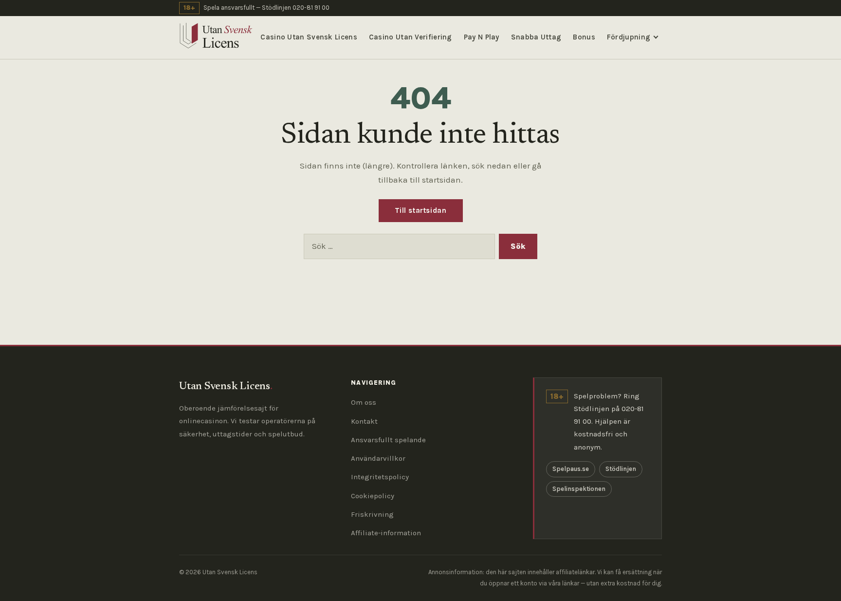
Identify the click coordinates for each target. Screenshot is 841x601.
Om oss (363, 402)
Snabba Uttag (536, 37)
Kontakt (364, 421)
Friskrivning (372, 514)
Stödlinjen (620, 468)
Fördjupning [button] (628, 37)
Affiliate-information (386, 532)
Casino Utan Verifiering (410, 37)
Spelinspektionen (578, 488)
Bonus (584, 37)
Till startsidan (421, 210)
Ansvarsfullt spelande (388, 439)
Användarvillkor (378, 458)
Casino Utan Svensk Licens (308, 37)
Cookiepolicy (372, 495)
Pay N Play (481, 37)
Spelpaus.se (570, 468)
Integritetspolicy (380, 476)
